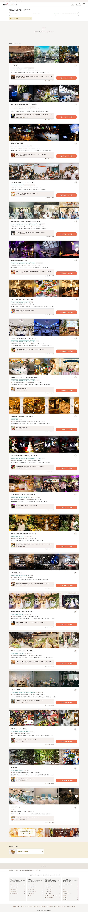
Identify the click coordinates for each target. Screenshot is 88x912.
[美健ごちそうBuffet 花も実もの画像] (44, 718)
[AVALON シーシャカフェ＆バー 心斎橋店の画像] (44, 483)
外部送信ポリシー (37, 906)
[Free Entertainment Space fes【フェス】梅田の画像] (44, 444)
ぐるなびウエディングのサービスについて (61, 906)
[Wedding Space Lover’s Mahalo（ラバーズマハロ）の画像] (44, 210)
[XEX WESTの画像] (44, 54)
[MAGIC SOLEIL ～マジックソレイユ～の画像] (44, 601)
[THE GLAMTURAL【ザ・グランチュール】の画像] (44, 171)
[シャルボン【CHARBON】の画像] (44, 679)
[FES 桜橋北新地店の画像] (44, 562)
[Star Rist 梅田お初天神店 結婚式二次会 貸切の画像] (44, 93)
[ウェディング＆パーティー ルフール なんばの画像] (44, 327)
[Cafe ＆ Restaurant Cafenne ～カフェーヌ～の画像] (44, 522)
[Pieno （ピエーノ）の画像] (44, 796)
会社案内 (14, 906)
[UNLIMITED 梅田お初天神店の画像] (44, 249)
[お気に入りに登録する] (75, 65)
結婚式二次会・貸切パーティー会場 (31, 870)
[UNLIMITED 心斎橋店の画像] (44, 132)
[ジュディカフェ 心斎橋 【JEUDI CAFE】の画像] (44, 405)
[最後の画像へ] (76, 54)
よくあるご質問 (72, 906)
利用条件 (22, 906)
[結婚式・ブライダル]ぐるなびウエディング (16, 870)
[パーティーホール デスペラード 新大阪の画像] (44, 288)
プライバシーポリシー (29, 906)
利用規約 (18, 906)
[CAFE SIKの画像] (44, 757)
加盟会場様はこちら (44, 906)
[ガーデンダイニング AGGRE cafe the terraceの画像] (44, 366)
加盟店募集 (51, 906)
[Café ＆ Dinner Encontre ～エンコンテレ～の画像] (44, 640)
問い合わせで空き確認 (67, 195)
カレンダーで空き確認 (67, 77)
